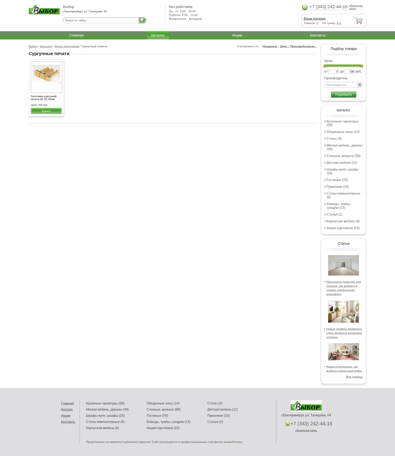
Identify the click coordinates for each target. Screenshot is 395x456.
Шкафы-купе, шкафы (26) (105, 415)
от (326, 71)
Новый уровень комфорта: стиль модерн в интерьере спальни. (344, 333)
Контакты (318, 35)
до (342, 71)
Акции (237, 35)
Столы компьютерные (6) (105, 422)
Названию (271, 46)
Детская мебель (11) (342, 162)
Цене (284, 46)
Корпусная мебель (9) (343, 221)
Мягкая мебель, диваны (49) (107, 409)
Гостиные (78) (337, 180)
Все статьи (354, 376)
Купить (46, 111)
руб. (359, 71)
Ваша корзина (314, 18)
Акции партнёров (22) (343, 228)
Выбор (33, 46)
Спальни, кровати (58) (343, 156)
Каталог (158, 35)
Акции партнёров (67, 46)
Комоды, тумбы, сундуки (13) (339, 205)
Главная (76, 35)
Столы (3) (334, 138)
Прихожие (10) (338, 186)
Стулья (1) (334, 214)
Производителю (303, 46)
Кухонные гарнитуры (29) (105, 403)
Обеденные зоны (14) (343, 132)
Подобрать (343, 94)
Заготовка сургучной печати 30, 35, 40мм (43, 98)
